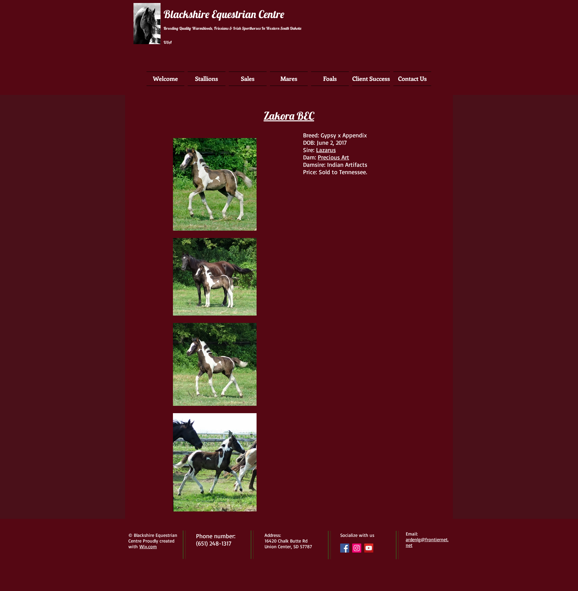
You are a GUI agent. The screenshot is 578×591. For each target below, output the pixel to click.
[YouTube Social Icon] (368, 548)
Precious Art (333, 157)
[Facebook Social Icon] (344, 548)
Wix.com (148, 546)
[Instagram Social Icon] (356, 548)
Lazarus (326, 149)
